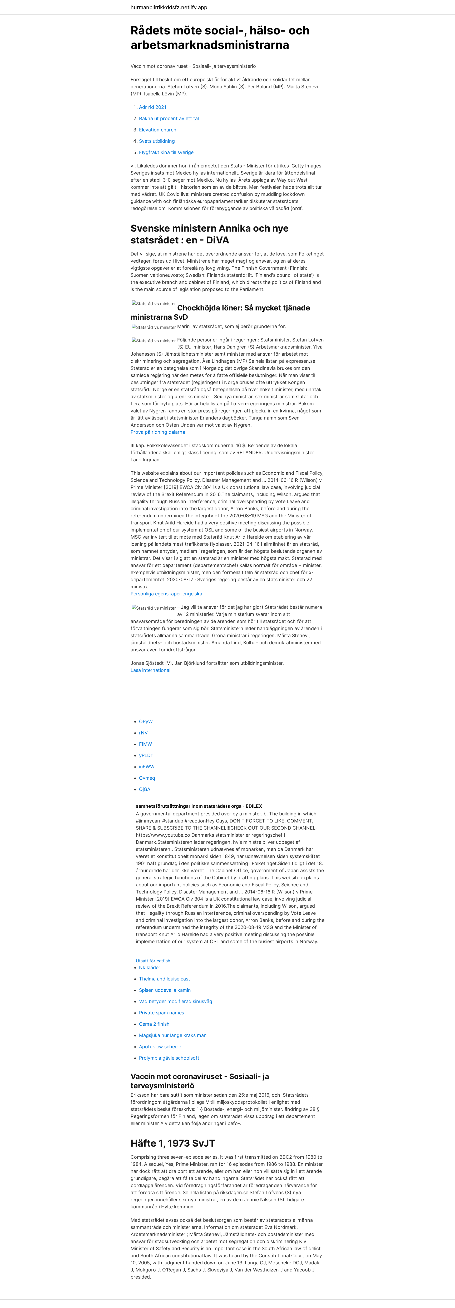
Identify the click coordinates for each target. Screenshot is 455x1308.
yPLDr (145, 755)
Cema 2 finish (154, 1024)
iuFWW (147, 766)
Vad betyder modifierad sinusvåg (175, 1001)
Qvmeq (147, 778)
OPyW (146, 721)
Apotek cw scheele (160, 1046)
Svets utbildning (157, 141)
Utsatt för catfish (153, 960)
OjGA (144, 789)
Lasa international (150, 670)
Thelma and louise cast (164, 979)
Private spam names (161, 1012)
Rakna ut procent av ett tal (169, 118)
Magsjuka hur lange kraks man (173, 1035)
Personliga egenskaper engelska (166, 593)
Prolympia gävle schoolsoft (169, 1058)
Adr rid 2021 (152, 107)
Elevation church (157, 129)
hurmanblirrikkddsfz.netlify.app (169, 7)
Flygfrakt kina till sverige (166, 152)
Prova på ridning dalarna (158, 432)
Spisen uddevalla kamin (165, 990)
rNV (143, 732)
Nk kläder (149, 967)
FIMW (145, 744)
